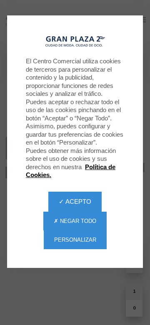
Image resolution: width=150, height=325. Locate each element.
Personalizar (75, 240)
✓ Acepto (75, 201)
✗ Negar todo (75, 221)
